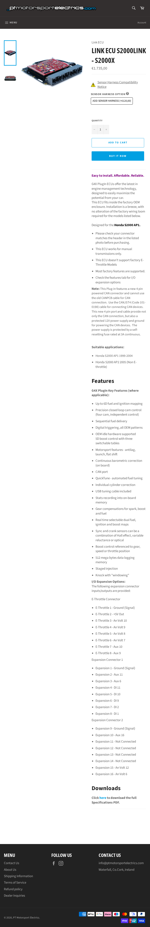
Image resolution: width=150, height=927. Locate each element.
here (102, 798)
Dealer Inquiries (14, 895)
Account (142, 22)
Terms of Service (15, 882)
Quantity (97, 120)
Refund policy (13, 889)
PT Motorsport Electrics (26, 917)
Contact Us (11, 863)
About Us (10, 869)
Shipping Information (18, 876)
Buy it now (118, 156)
